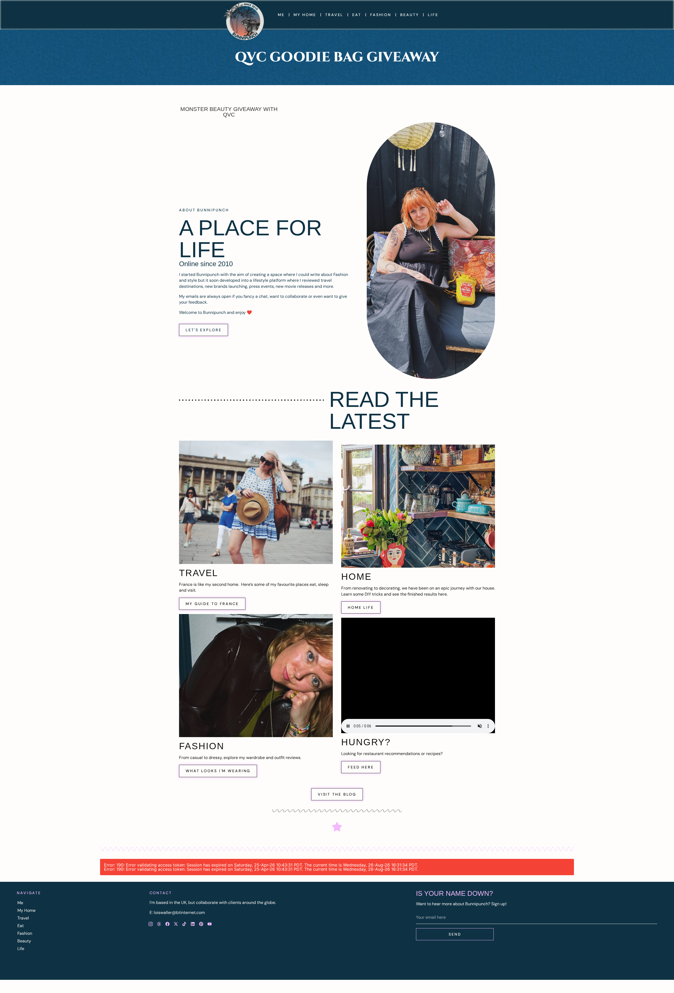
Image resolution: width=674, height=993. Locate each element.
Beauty (409, 14)
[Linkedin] (193, 924)
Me (281, 14)
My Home (305, 14)
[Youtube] (209, 924)
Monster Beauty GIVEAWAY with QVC (228, 112)
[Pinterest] (201, 924)
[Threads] (159, 924)
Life (433, 14)
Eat (356, 14)
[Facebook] (167, 924)
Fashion (380, 14)
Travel (334, 14)
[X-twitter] (176, 924)
